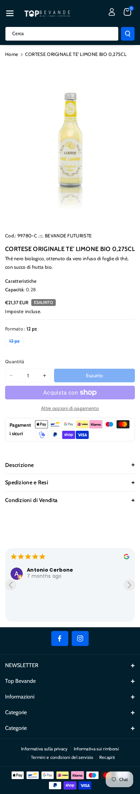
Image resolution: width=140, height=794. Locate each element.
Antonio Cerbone (50, 570)
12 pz (16, 342)
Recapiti (107, 757)
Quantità (14, 361)
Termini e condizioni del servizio (62, 757)
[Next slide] (129, 584)
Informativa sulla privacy (44, 748)
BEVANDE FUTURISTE (68, 236)
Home (11, 54)
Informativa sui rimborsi (96, 748)
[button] (9, 13)
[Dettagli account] (111, 11)
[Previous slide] (10, 584)
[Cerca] (128, 34)
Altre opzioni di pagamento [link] (70, 408)
